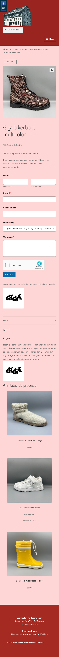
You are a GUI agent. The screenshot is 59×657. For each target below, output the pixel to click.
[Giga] (13, 298)
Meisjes (16, 49)
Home (8, 49)
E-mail (7, 193)
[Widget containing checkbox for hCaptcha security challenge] (24, 265)
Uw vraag (8, 237)
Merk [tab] (5, 320)
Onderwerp (9, 222)
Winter (24, 49)
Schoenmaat (9, 207)
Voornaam (7, 186)
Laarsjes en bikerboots (38, 284)
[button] (52, 70)
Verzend (9, 274)
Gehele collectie (36, 49)
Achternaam (36, 186)
